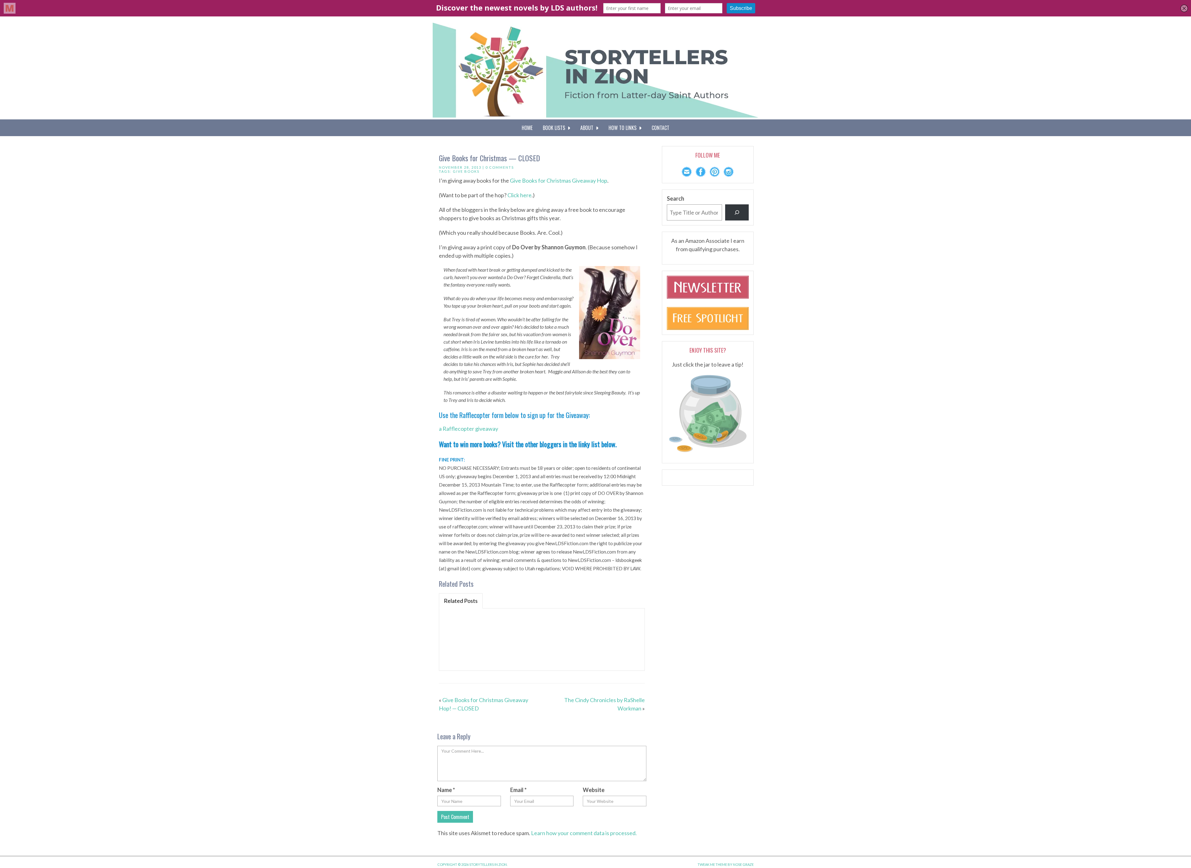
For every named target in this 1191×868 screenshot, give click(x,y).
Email (518, 789)
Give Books (466, 171)
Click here (519, 195)
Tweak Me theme (712, 864)
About (588, 127)
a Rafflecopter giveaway (468, 428)
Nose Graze (743, 864)
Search (675, 198)
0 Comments (499, 167)
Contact (660, 127)
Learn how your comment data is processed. (584, 833)
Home (527, 127)
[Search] (737, 212)
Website (593, 789)
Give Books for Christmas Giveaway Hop (558, 180)
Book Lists (555, 127)
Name (446, 789)
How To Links (624, 127)
